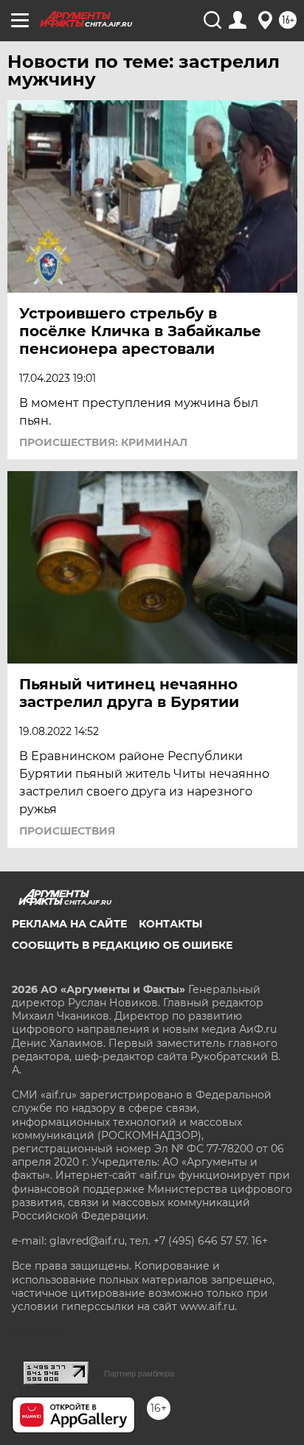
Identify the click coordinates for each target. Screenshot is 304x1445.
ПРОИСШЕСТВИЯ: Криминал (103, 442)
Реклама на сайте (69, 923)
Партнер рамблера (139, 1373)
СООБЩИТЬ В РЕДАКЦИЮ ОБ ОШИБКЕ (122, 945)
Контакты (170, 923)
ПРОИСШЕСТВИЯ (67, 831)
